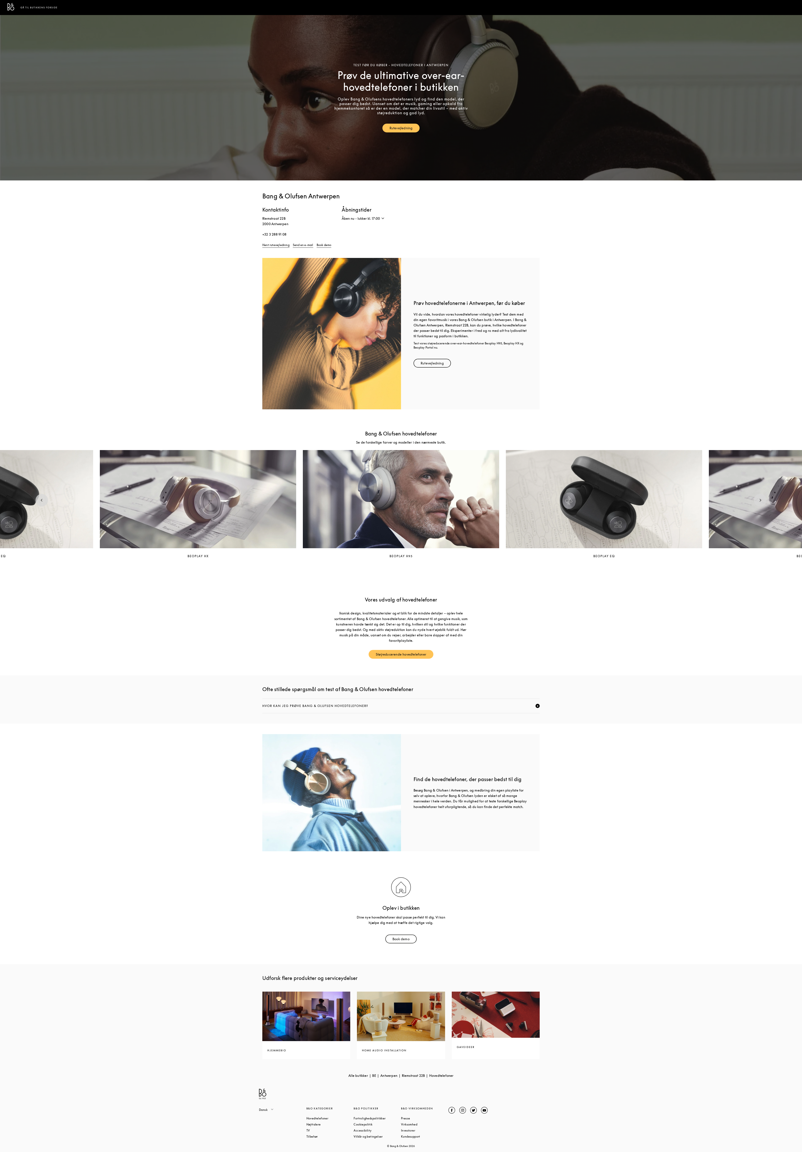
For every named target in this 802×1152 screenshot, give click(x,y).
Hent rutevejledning (275, 245)
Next (760, 500)
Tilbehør (328, 1136)
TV (323, 1130)
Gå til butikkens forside (39, 7)
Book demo (324, 245)
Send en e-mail (303, 245)
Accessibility (377, 1130)
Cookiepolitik (377, 1124)
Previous (42, 500)
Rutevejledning (405, 129)
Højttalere (329, 1124)
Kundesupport (424, 1136)
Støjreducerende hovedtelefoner (404, 655)
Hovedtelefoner (330, 1118)
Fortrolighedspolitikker (377, 1118)
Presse (421, 1118)
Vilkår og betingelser (377, 1136)
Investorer (424, 1130)
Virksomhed (424, 1124)
